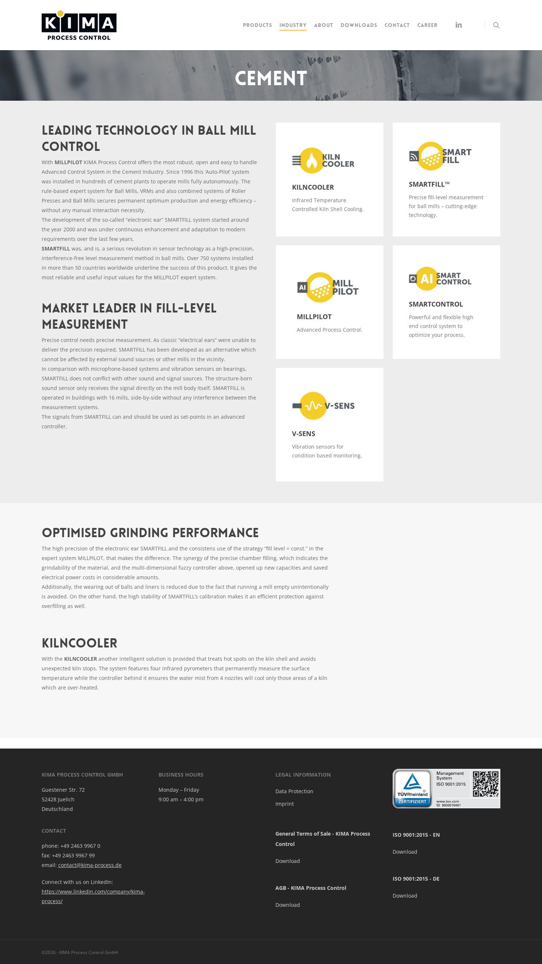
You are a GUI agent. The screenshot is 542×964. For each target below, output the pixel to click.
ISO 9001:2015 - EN (416, 834)
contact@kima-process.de (90, 864)
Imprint (284, 803)
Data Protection (294, 791)
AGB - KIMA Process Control (310, 887)
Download (287, 860)
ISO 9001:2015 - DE (416, 878)
